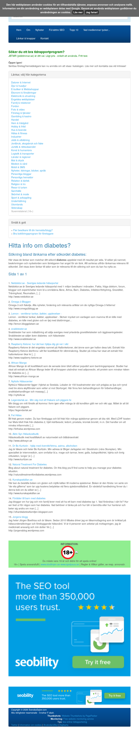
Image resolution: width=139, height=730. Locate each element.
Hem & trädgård (19, 123)
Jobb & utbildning (20, 140)
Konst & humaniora (21, 150)
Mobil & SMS (18, 167)
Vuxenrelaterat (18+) (22, 211)
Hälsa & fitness (19, 133)
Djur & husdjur (18, 85)
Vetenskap (16, 207)
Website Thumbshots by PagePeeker (79, 715)
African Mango (19, 362)
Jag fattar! (92, 12)
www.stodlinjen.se (50, 564)
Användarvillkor (51, 724)
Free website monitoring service (78, 718)
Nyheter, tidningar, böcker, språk (28, 170)
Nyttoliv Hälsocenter (22, 381)
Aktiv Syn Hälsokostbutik (26, 433)
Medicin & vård (19, 163)
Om (28, 30)
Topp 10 (74, 30)
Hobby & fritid (18, 126)
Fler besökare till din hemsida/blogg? (33, 230)
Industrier (16, 136)
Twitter (14, 724)
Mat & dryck (17, 160)
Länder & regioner (21, 157)
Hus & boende (18, 129)
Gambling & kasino (21, 116)
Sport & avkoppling (21, 197)
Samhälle (16, 190)
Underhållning (18, 201)
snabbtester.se (19, 328)
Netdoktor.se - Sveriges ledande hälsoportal (34, 283)
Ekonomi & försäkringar (23, 92)
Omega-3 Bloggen (21, 301)
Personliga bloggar (21, 174)
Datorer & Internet (21, 82)
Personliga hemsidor (22, 177)
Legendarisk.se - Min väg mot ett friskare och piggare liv (41, 400)
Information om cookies (30, 724)
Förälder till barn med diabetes (29, 498)
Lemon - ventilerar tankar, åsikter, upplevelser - (36, 313)
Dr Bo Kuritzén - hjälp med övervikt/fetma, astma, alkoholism (45, 445)
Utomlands (17, 204)
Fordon (15, 106)
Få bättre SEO (56, 30)
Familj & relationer (21, 102)
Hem (18, 30)
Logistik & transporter (22, 153)
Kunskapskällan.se (23, 479)
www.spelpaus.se (70, 564)
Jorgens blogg (20, 517)
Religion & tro (18, 184)
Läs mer (78, 12)
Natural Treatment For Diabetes (30, 464)
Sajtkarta (64, 724)
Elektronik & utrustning (23, 96)
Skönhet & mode (20, 194)
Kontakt (45, 38)
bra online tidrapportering (75, 721)
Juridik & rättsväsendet (23, 146)
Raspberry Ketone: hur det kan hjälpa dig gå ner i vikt (39, 344)
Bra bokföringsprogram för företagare (33, 233)
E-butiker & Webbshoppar (25, 89)
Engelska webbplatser (23, 99)
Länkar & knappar (25, 38)
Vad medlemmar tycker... (96, 30)
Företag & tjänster (21, 113)
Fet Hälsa (16, 415)
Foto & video (18, 109)
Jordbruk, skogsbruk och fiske (27, 143)
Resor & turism (19, 187)
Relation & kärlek (20, 180)
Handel (15, 119)
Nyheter (39, 30)
